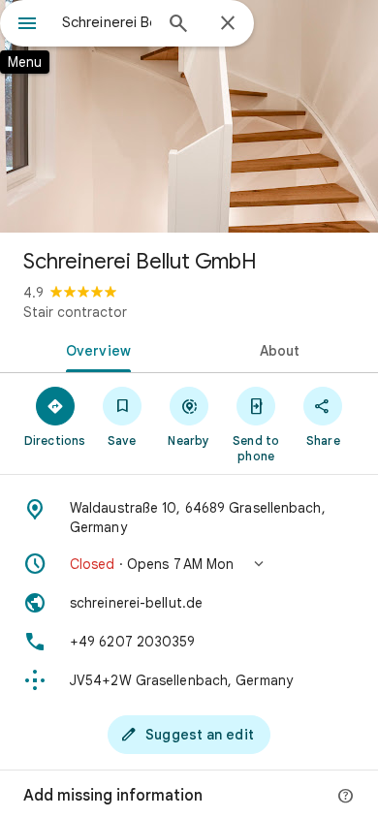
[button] (189, 564)
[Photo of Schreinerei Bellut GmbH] (189, 116)
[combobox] (106, 22)
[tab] (94, 349)
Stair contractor (75, 312)
